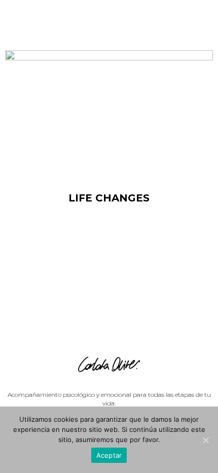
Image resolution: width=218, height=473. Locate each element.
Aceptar (109, 455)
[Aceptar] (205, 440)
